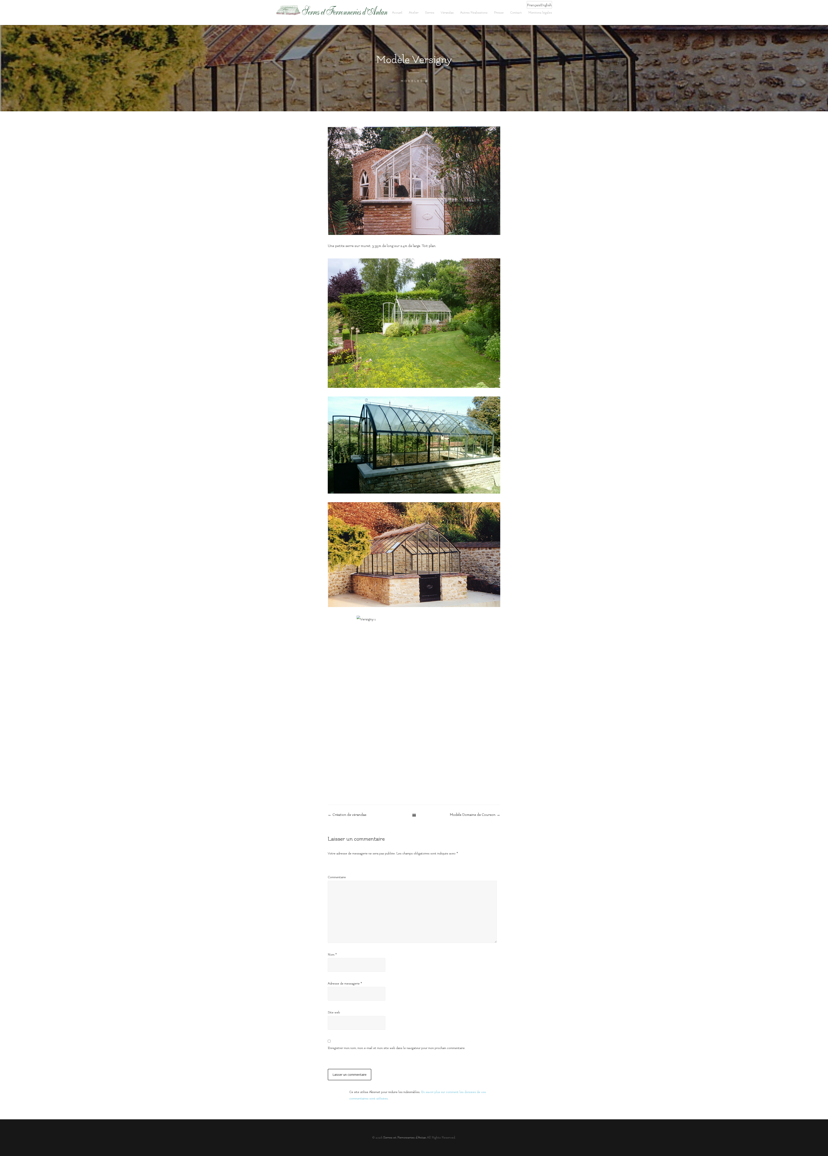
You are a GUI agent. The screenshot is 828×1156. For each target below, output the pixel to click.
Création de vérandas (347, 815)
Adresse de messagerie (345, 983)
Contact (516, 12)
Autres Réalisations (474, 12)
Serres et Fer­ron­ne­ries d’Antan (404, 1137)
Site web (334, 1012)
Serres (429, 12)
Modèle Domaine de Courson (475, 815)
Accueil (397, 12)
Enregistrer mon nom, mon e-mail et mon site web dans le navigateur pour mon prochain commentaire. (396, 1048)
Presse (499, 12)
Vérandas (447, 12)
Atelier (414, 12)
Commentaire (337, 877)
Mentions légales (540, 12)
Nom (332, 954)
